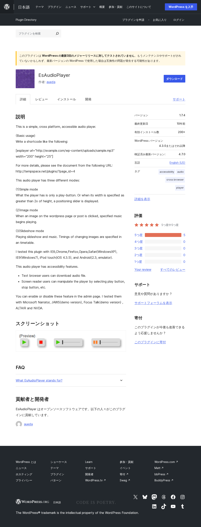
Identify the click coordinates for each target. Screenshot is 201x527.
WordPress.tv (95, 480)
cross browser (175, 179)
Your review (142, 269)
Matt (159, 468)
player (180, 187)
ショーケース (58, 462)
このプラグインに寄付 (150, 342)
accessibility (167, 171)
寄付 (124, 474)
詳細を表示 (142, 199)
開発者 (89, 474)
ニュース (21, 468)
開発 (88, 99)
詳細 (23, 99)
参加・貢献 (126, 462)
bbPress (161, 474)
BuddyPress (164, 480)
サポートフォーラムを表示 (153, 303)
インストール (66, 99)
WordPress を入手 (181, 6)
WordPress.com (166, 462)
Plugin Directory (26, 19)
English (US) (177, 162)
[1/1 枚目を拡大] (121, 336)
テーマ (54, 468)
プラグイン (57, 474)
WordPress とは (26, 462)
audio (180, 171)
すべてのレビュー (172, 269)
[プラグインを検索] (57, 33)
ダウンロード (174, 78)
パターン (55, 480)
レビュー (41, 99)
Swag (125, 480)
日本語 (57, 502)
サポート (179, 99)
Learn (88, 462)
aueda (51, 82)
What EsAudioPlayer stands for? (39, 380)
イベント (125, 468)
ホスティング (24, 474)
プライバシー (24, 480)
